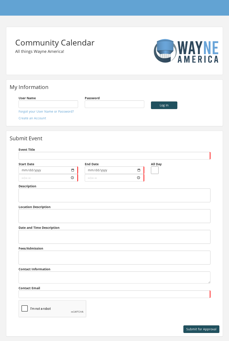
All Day (156, 164)
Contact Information (34, 269)
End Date (92, 164)
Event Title (27, 149)
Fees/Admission (31, 248)
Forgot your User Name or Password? (46, 111)
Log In (164, 105)
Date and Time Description (39, 227)
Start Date (26, 164)
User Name (27, 98)
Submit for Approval (201, 329)
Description (27, 186)
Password (92, 98)
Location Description (35, 207)
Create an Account (32, 118)
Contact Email (29, 288)
